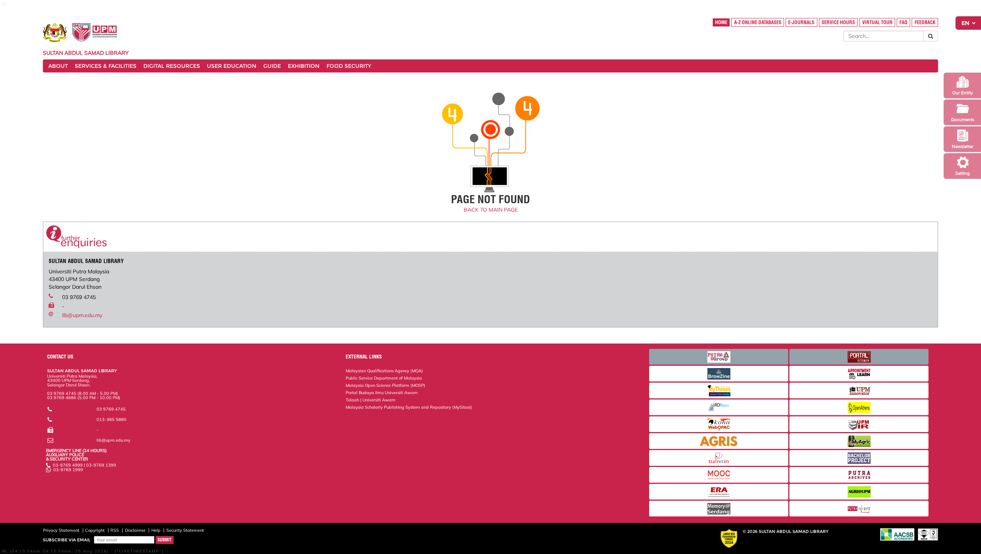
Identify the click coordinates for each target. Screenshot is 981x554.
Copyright (95, 530)
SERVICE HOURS (838, 22)
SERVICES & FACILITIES (105, 65)
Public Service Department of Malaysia (384, 378)
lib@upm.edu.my (82, 315)
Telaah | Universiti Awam (370, 400)
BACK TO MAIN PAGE (491, 209)
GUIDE (272, 65)
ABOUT (58, 65)
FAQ (903, 22)
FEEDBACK (925, 22)
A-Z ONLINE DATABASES (757, 22)
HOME (721, 22)
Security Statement (185, 530)
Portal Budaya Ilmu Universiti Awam (382, 392)
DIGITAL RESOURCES (171, 65)
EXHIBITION (304, 65)
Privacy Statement (61, 530)
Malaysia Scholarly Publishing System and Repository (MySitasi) (409, 407)
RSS (114, 530)
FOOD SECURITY (348, 65)
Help (156, 530)
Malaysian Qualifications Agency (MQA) (384, 370)
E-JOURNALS (801, 22)
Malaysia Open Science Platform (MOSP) (385, 385)
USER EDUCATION (231, 65)
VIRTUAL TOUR (877, 22)
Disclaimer (135, 530)
